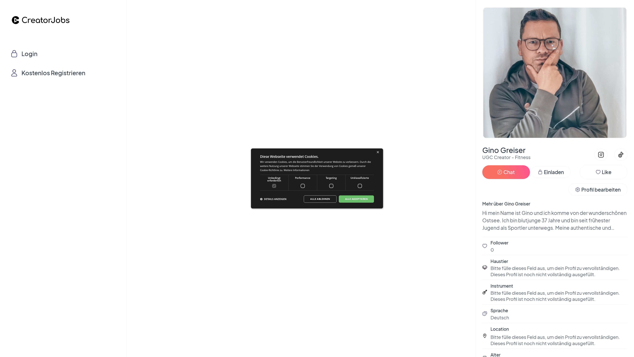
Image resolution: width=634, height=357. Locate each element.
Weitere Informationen (296, 170)
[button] (273, 199)
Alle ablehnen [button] (320, 198)
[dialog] (317, 178)
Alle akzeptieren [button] (356, 198)
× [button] (377, 152)
